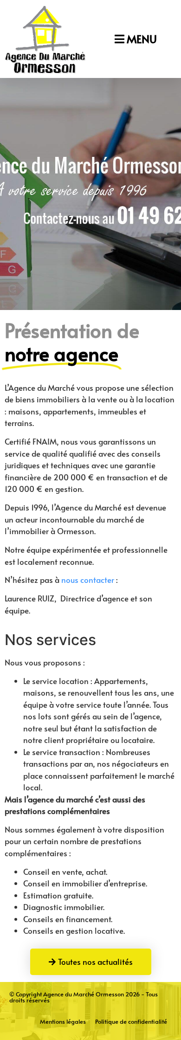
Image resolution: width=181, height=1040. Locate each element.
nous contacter (87, 579)
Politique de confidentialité (131, 1021)
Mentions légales (63, 1021)
